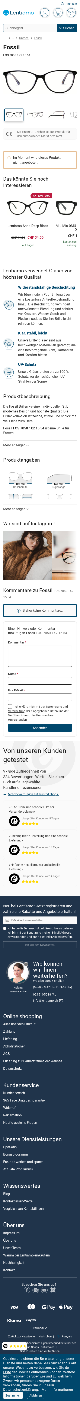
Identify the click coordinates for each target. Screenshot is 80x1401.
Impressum (11, 1233)
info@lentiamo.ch (45, 1001)
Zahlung (9, 1031)
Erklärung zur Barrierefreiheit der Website (32, 1061)
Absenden (40, 728)
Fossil (38, 38)
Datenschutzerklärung (20, 1389)
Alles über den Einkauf (19, 1024)
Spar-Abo (10, 1147)
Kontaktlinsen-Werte (17, 1201)
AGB (6, 1053)
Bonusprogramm (15, 1154)
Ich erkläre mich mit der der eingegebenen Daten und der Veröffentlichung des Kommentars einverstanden (38, 713)
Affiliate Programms (18, 1169)
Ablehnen (35, 1395)
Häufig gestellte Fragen (20, 1122)
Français (71, 4)
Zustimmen (13, 1395)
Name (13, 674)
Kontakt (9, 1270)
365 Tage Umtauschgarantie (24, 1100)
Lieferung (10, 1038)
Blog (6, 1193)
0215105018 (42, 994)
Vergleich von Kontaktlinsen (23, 1208)
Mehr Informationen (57, 1389)
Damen (24, 38)
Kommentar (17, 642)
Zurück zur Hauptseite (21, 1336)
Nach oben (45, 1336)
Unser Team (12, 1247)
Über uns (9, 1240)
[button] (13, 115)
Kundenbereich (14, 1093)
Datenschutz (12, 1068)
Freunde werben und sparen (23, 1162)
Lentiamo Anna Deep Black (27, 226)
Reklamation (12, 1115)
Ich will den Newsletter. (40, 945)
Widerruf (9, 1108)
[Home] (5, 37)
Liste (7, 1372)
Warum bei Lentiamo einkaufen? (27, 1255)
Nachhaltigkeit (13, 1262)
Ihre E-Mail (16, 690)
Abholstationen (14, 1046)
